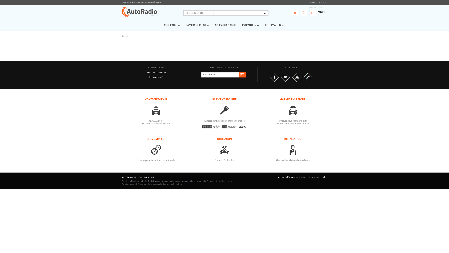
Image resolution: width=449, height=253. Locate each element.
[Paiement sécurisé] (224, 110)
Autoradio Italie (189, 181)
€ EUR (321, 2)
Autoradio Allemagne (171, 181)
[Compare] (304, 13)
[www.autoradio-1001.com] (139, 12)
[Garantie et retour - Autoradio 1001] (293, 110)
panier (321, 12)
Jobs (324, 177)
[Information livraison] (156, 150)
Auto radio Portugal (205, 181)
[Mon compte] (295, 13)
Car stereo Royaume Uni (132, 181)
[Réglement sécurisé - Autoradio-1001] (224, 126)
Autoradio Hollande (224, 181)
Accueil (125, 36)
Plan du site (314, 177)
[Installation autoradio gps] (293, 150)
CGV (303, 177)
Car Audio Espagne (152, 181)
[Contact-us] (156, 110)
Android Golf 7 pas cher (288, 177)
